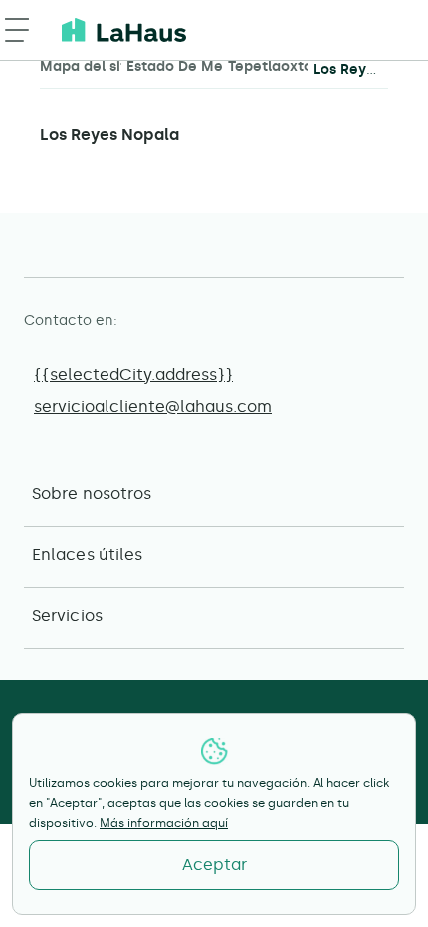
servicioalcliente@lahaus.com (153, 406)
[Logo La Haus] (124, 30)
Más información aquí (164, 823)
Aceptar (214, 864)
